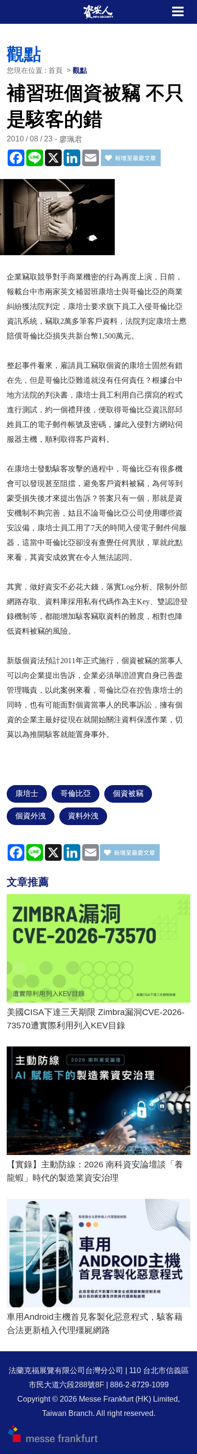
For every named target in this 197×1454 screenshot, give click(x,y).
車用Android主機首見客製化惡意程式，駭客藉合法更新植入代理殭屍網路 (95, 1323)
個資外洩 (30, 816)
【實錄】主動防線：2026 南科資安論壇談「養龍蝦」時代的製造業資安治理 (95, 1171)
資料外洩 (83, 816)
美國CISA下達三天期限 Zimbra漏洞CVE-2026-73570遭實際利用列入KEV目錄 (96, 1018)
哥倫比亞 (75, 793)
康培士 (26, 793)
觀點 (80, 70)
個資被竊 (128, 793)
